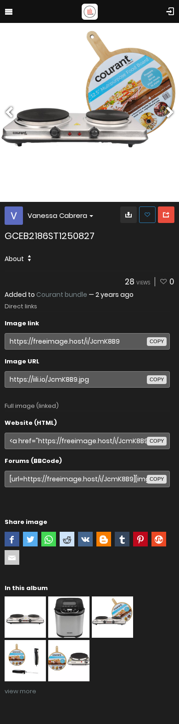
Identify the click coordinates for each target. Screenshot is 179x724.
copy (157, 341)
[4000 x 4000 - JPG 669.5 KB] (128, 214)
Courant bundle (61, 294)
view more (20, 691)
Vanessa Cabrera (57, 215)
